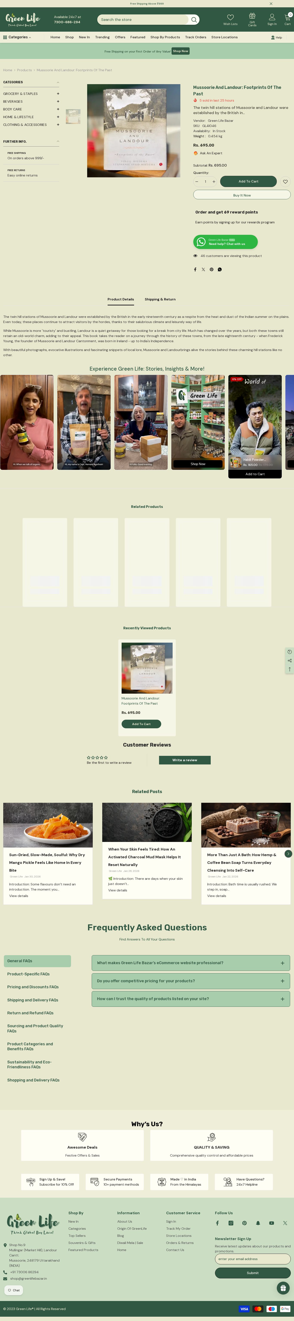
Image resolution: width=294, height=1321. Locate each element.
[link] (44, 581)
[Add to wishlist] (285, 181)
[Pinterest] (212, 269)
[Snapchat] (258, 1223)
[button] (31, 101)
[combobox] (143, 19)
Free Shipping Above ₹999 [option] (147, 3)
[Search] (148, 19)
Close (271, 4)
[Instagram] (231, 1223)
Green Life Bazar (221, 120)
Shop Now (180, 51)
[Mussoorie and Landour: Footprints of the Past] (147, 668)
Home (7, 70)
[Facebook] (195, 269)
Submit (253, 1273)
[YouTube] (271, 1223)
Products (24, 70)
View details (18, 896)
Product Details (121, 299)
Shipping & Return (160, 299)
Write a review (184, 760)
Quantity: (201, 172)
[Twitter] (203, 269)
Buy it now (242, 195)
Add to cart (248, 181)
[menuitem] (31, 94)
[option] (133, 130)
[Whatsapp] (220, 269)
